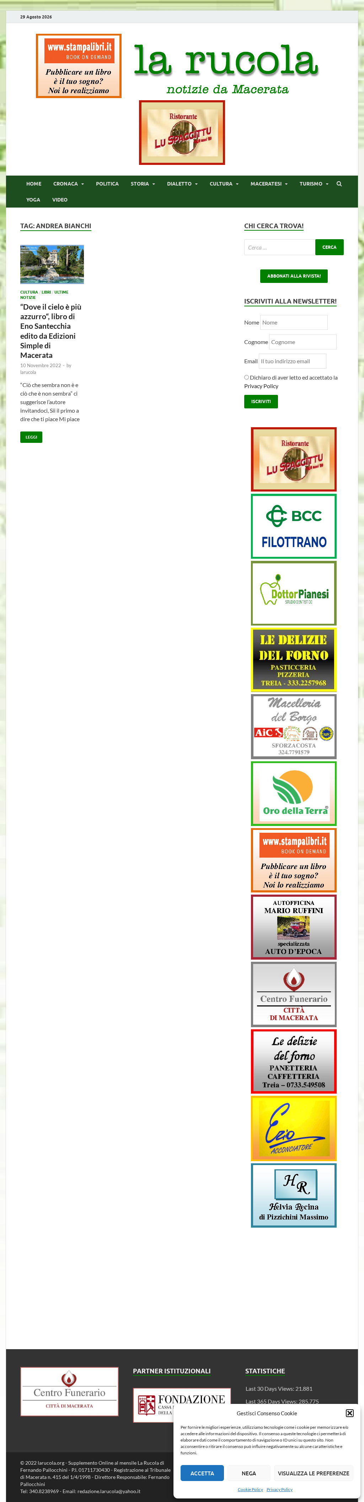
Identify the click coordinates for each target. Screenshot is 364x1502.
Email (251, 361)
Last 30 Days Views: (270, 1388)
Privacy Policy (280, 1489)
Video (60, 200)
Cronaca (65, 184)
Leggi (28, 435)
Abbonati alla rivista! (294, 276)
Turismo (311, 184)
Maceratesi (266, 184)
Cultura (221, 184)
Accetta (202, 1473)
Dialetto (179, 184)
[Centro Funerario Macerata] (69, 1414)
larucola (28, 372)
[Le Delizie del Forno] (294, 689)
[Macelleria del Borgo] (294, 756)
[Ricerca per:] (294, 247)
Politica (107, 184)
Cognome (256, 341)
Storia (140, 184)
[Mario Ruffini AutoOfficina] (294, 957)
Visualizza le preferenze (313, 1473)
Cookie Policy (250, 1489)
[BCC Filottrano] (294, 556)
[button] (349, 1413)
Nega (249, 1473)
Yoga (33, 200)
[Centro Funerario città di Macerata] (294, 1024)
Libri (46, 292)
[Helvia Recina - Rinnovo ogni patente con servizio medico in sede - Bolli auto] (294, 1225)
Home (33, 184)
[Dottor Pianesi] (294, 623)
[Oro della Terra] (294, 823)
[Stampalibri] (79, 95)
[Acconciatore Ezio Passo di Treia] (294, 1158)
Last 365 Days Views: (272, 1401)
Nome (251, 322)
